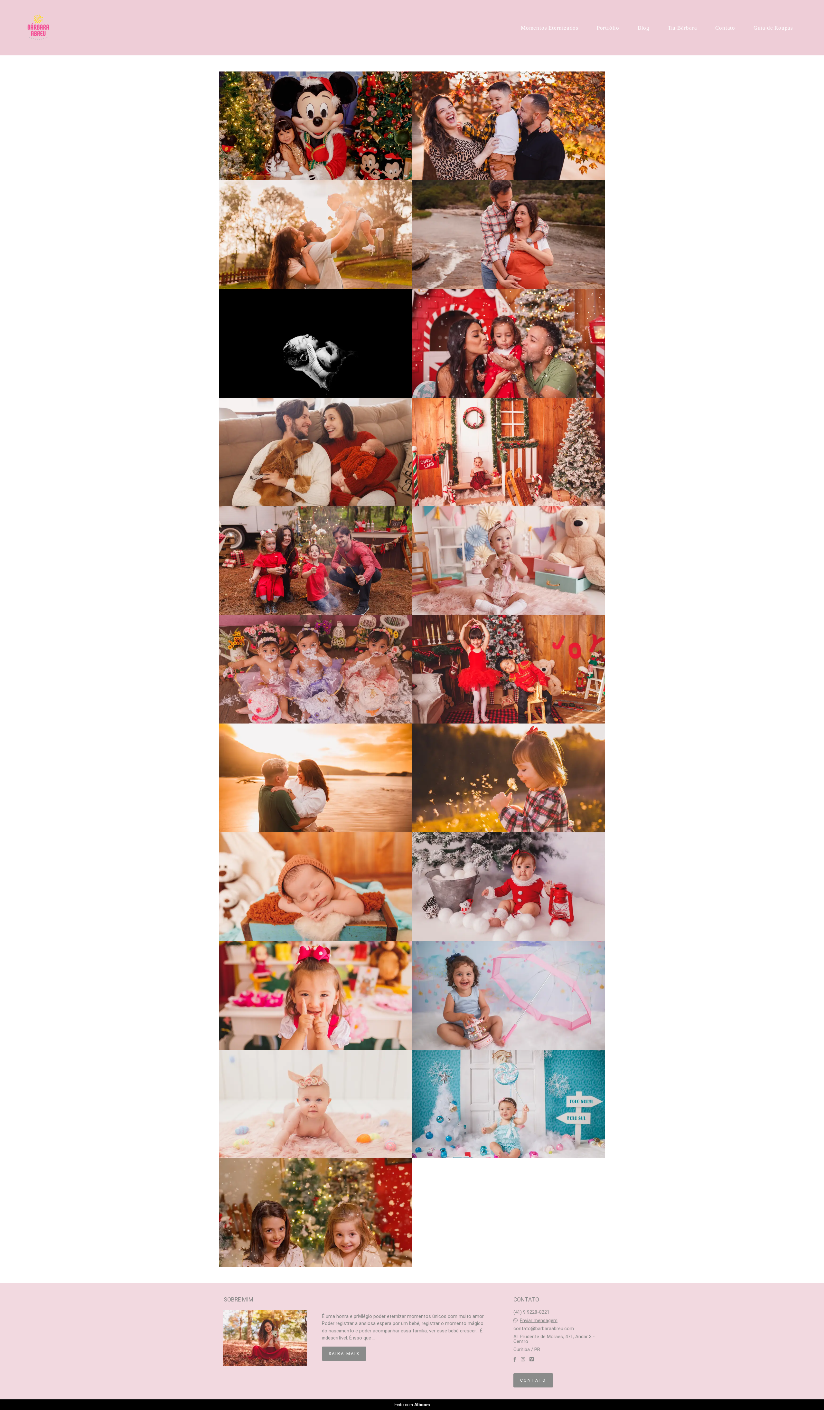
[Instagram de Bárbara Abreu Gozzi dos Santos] (523, 1359)
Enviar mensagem (538, 1320)
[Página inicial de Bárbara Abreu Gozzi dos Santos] (43, 28)
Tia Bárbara (682, 28)
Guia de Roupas (773, 28)
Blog (644, 28)
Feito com (412, 1404)
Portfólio (608, 28)
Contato (725, 28)
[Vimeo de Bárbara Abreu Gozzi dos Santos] (531, 1359)
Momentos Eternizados (549, 28)
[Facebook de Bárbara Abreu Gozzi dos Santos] (514, 1359)
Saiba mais (344, 1353)
